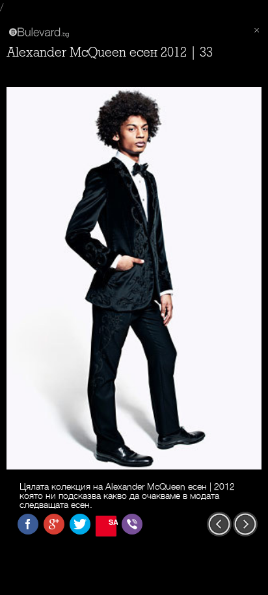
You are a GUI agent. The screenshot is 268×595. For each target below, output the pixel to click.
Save (112, 522)
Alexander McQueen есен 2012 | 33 (110, 52)
